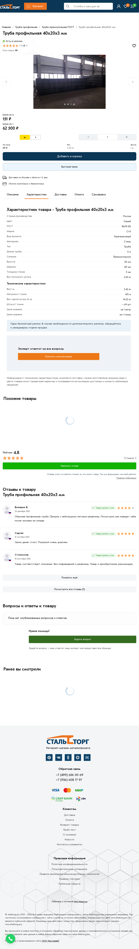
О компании (69, 834)
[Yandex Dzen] (77, 757)
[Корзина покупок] (132, 6)
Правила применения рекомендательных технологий (69, 874)
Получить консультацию (58, 356)
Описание (13, 194)
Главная (6, 27)
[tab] (65, 104)
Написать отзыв (69, 465)
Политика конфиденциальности (69, 864)
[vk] (58, 757)
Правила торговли (69, 879)
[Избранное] (125, 6)
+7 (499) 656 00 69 (69, 775)
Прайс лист (69, 829)
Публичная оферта (69, 883)
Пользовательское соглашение (69, 869)
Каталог (38, 6)
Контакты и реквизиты (69, 844)
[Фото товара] (69, 82)
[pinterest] (49, 757)
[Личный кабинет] (119, 6)
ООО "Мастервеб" (50, 941)
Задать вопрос (82, 639)
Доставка (60, 194)
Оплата (79, 194)
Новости (69, 839)
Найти (109, 6)
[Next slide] (132, 81)
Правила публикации (126, 478)
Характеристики (36, 194)
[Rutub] (87, 757)
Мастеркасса (80, 901)
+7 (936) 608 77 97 (69, 780)
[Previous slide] (6, 81)
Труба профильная (26, 27)
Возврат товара (69, 824)
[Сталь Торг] (68, 740)
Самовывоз (99, 194)
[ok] (68, 757)
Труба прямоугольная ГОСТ (58, 27)
